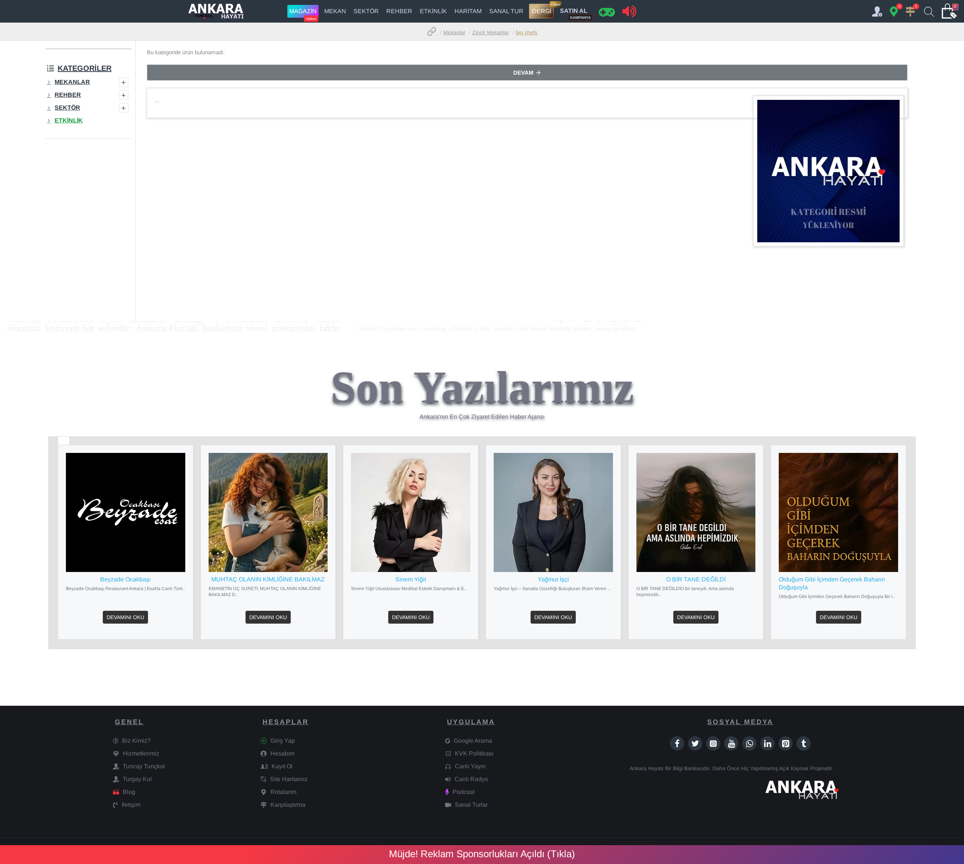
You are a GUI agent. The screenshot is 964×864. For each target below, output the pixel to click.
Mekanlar (454, 32)
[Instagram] (713, 743)
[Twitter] (695, 743)
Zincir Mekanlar (490, 32)
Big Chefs (526, 32)
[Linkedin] (767, 743)
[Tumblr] (803, 743)
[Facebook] (677, 743)
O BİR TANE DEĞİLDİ (696, 579)
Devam (523, 72)
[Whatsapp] (749, 743)
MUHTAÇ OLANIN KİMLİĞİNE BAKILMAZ (268, 579)
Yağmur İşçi (553, 579)
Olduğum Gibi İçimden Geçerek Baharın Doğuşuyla (832, 583)
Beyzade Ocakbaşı (125, 579)
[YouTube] (731, 743)
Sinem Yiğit (410, 579)
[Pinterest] (785, 743)
